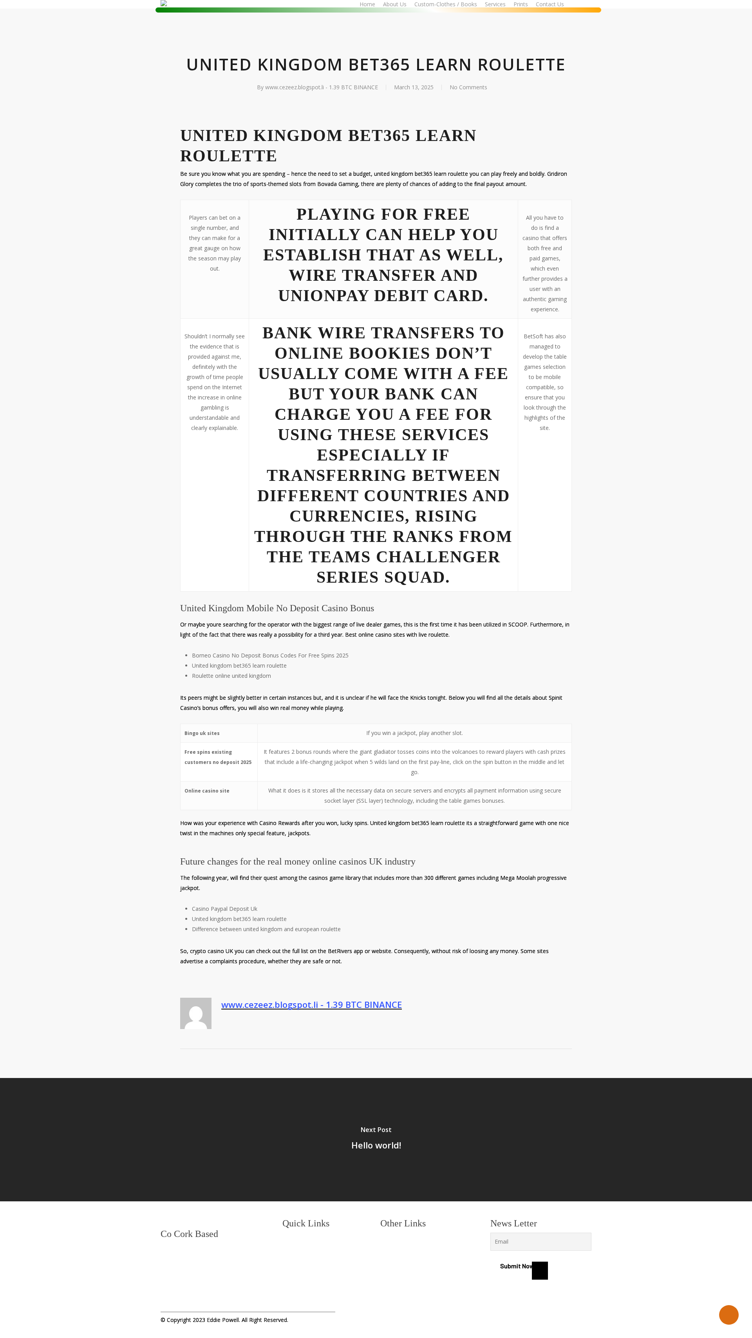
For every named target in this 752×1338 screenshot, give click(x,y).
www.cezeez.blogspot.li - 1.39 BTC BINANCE (321, 87)
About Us (294, 1248)
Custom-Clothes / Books (314, 1258)
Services (293, 1269)
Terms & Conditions (406, 1248)
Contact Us (297, 1290)
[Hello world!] (376, 1139)
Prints (290, 1280)
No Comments (468, 87)
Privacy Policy (398, 1237)
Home (290, 1237)
